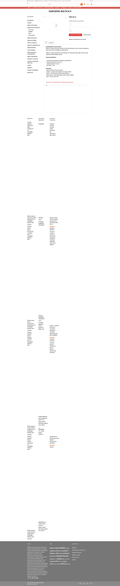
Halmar (59, 556)
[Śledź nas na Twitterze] (33, 578)
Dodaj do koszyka (75, 34)
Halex (54, 556)
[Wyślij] (82, 4)
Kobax (66, 559)
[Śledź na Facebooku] (28, 578)
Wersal (63, 564)
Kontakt (74, 559)
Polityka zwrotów (76, 554)
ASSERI (62, 548)
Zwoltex (68, 564)
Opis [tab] (46, 42)
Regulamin (74, 547)
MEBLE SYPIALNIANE (32, 25)
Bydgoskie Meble (54, 551)
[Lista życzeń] (84, 4)
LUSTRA (29, 65)
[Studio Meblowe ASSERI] (36, 4)
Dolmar (84, 39)
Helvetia (65, 556)
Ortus (62, 561)
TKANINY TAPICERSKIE (49, 7)
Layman (52, 561)
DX (57, 553)
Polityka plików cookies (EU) (78, 550)
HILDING (52, 559)
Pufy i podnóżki (31, 35)
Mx (59, 561)
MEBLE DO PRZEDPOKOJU (33, 45)
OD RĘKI (70, 7)
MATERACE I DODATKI (37, 7)
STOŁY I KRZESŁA (31, 50)
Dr (55, 553)
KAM (63, 559)
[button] (88, 4)
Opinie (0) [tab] (51, 42)
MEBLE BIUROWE (31, 47)
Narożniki (30, 31)
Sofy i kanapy (31, 29)
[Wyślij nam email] (35, 578)
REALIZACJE (30, 72)
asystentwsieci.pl (34, 584)
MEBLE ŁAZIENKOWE (32, 56)
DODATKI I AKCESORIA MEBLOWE (32, 62)
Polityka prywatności (77, 552)
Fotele (29, 33)
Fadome (66, 553)
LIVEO (57, 561)
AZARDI (67, 548)
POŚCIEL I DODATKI (77, 7)
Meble (29, 7)
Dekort (65, 551)
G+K (51, 556)
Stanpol (59, 564)
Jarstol (59, 559)
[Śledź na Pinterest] (37, 578)
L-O (68, 559)
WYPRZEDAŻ (64, 7)
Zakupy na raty (75, 557)
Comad (61, 551)
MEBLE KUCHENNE (31, 40)
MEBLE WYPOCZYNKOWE (33, 27)
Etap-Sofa (61, 553)
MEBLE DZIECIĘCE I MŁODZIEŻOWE (31, 53)
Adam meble (54, 548)
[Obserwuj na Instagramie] (31, 578)
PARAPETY (57, 7)
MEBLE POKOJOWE (32, 38)
